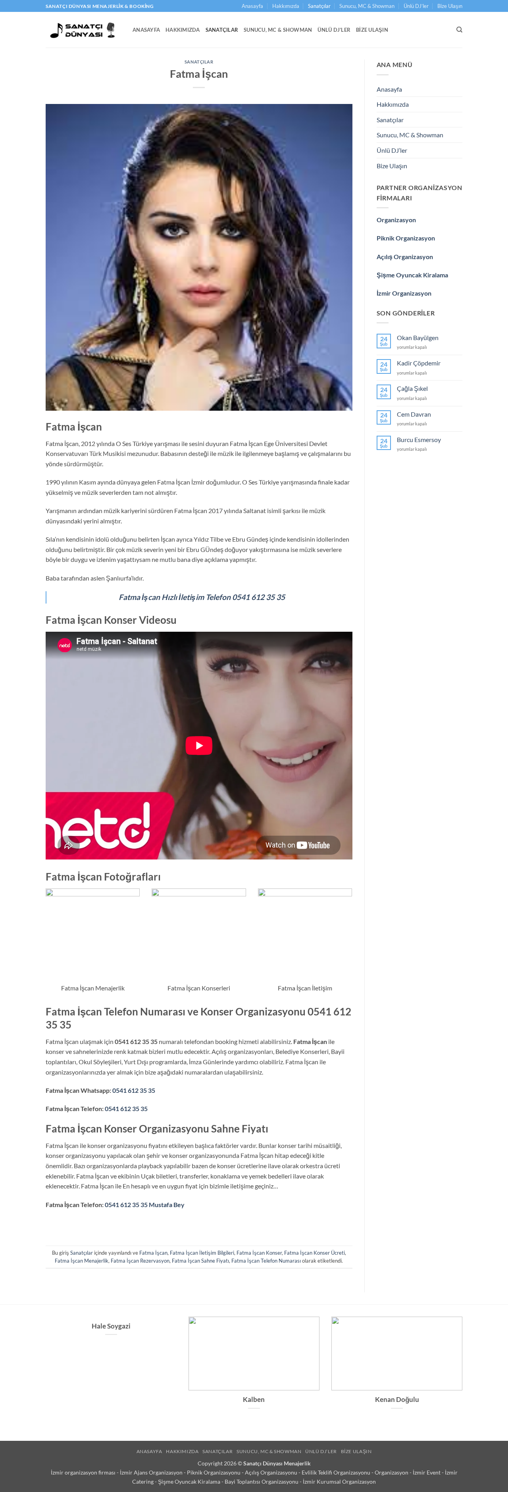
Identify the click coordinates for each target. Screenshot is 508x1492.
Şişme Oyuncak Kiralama (412, 275)
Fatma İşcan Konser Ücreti (314, 1253)
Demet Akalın (111, 1400)
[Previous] (44, 1373)
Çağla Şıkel (412, 388)
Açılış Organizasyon (405, 256)
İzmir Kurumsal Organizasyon (339, 1481)
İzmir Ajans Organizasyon (152, 1472)
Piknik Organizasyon (406, 238)
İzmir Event (427, 1472)
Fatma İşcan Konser (259, 1253)
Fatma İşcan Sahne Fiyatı (200, 1260)
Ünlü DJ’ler (416, 6)
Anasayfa (252, 6)
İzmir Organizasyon (404, 293)
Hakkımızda (285, 6)
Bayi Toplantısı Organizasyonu (262, 1481)
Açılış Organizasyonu (271, 1472)
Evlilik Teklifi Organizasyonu (336, 1472)
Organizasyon (396, 219)
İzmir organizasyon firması (84, 1472)
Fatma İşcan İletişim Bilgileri (202, 1253)
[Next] (464, 1373)
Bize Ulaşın (449, 6)
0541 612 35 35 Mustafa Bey (145, 1204)
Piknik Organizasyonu (214, 1472)
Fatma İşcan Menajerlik (81, 1260)
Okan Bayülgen (418, 337)
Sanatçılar (319, 6)
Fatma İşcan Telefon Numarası (266, 1260)
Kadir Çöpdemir (419, 363)
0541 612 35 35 (133, 1090)
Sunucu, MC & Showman (366, 6)
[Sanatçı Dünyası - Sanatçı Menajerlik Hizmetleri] (83, 30)
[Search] (459, 29)
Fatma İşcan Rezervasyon (140, 1260)
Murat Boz (254, 1400)
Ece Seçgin (397, 1400)
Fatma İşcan (153, 1253)
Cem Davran (414, 414)
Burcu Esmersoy (419, 439)
